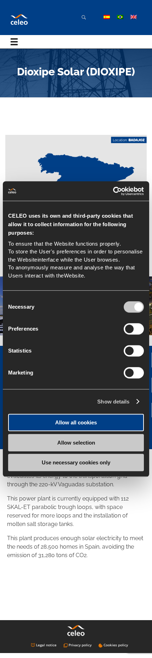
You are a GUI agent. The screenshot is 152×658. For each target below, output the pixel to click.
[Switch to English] (133, 17)
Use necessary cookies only (76, 462)
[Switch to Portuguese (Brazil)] (120, 17)
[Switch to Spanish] (106, 17)
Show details (113, 402)
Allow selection (76, 443)
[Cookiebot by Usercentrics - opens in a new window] (113, 191)
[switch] (134, 328)
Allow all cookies (76, 422)
